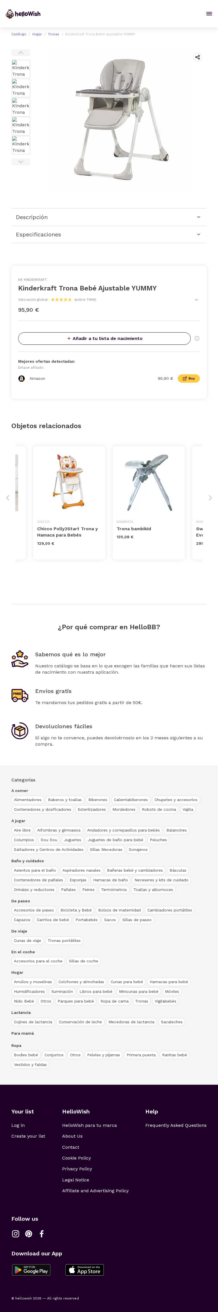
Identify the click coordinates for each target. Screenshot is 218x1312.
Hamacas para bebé (169, 981)
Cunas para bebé (127, 981)
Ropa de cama (114, 1001)
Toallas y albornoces (153, 889)
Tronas (53, 34)
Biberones (97, 799)
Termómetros (114, 889)
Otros (46, 1001)
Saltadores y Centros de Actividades (48, 849)
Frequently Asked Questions (176, 1125)
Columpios (24, 839)
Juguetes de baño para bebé (115, 839)
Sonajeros (138, 849)
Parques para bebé (76, 1001)
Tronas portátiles (64, 940)
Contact (70, 1147)
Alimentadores (27, 799)
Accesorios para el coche (38, 961)
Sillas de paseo (137, 919)
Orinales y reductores (34, 889)
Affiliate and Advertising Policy (95, 1190)
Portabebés (87, 919)
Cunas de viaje (27, 940)
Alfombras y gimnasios (59, 830)
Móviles (172, 991)
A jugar (18, 820)
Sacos (110, 919)
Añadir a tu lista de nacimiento (107, 338)
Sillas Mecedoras (106, 849)
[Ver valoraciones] (196, 299)
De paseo (20, 901)
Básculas (177, 870)
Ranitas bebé (174, 1055)
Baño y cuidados (27, 861)
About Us (72, 1136)
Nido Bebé (24, 1001)
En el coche (23, 952)
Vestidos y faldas (30, 1064)
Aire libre (22, 830)
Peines (88, 889)
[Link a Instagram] (15, 1234)
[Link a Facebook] (41, 1234)
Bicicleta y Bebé (76, 910)
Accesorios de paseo (34, 910)
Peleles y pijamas (103, 1055)
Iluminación (62, 991)
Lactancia (21, 1012)
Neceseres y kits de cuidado (161, 880)
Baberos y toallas (65, 799)
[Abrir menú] (209, 13)
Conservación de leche (80, 1022)
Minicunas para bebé (138, 991)
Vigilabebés (165, 1001)
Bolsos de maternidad (119, 910)
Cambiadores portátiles (169, 910)
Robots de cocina (159, 809)
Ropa (16, 1045)
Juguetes (72, 839)
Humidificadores (29, 991)
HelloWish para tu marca (89, 1125)
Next (20, 161)
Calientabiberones (131, 799)
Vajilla (188, 809)
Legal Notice (75, 1180)
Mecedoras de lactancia (131, 1022)
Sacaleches (172, 1022)
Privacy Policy (77, 1168)
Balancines (176, 830)
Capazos (22, 919)
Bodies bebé (26, 1055)
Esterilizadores (92, 809)
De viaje (19, 931)
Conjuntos (54, 1055)
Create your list (28, 1136)
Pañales (68, 889)
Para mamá (22, 1033)
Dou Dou (49, 839)
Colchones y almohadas (81, 981)
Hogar (37, 34)
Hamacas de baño (110, 880)
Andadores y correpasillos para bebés (123, 830)
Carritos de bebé (53, 919)
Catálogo (18, 34)
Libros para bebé (95, 991)
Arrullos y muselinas (33, 981)
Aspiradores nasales (81, 870)
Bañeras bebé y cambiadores (135, 870)
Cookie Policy (76, 1158)
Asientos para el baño (35, 870)
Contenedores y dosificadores (42, 809)
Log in (18, 1125)
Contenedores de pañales (38, 880)
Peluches (158, 839)
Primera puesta (141, 1055)
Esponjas (78, 880)
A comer (19, 790)
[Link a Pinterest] (28, 1234)
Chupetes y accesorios (176, 799)
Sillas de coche (83, 961)
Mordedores (123, 809)
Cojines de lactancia (33, 1022)
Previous (20, 52)
